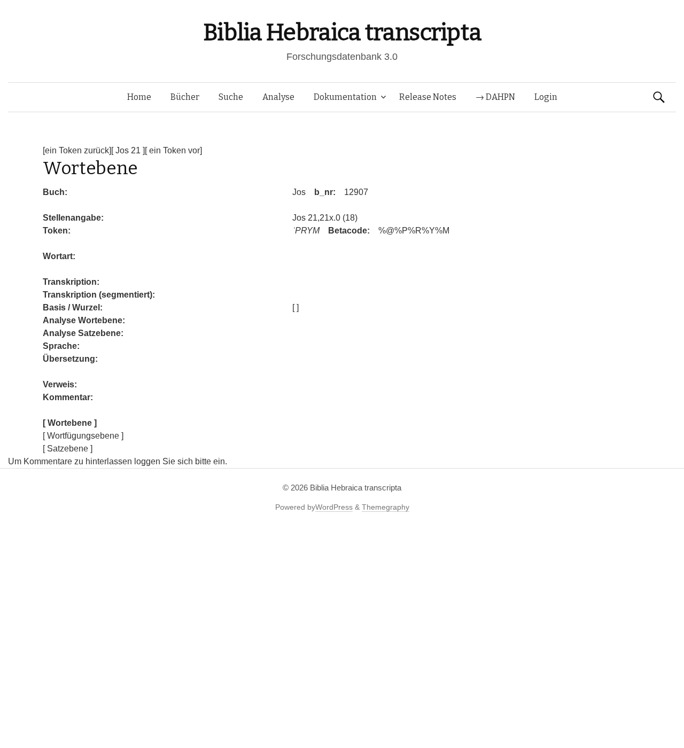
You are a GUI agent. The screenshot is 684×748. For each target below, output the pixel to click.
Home (139, 97)
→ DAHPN (495, 97)
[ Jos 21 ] (128, 150)
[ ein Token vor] (173, 150)
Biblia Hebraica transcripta (342, 32)
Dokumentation (345, 97)
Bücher (184, 97)
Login (545, 97)
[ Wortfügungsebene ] (83, 435)
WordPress (334, 507)
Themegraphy (385, 507)
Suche (231, 97)
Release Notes (427, 97)
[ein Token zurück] (77, 150)
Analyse (278, 97)
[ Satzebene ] (67, 448)
